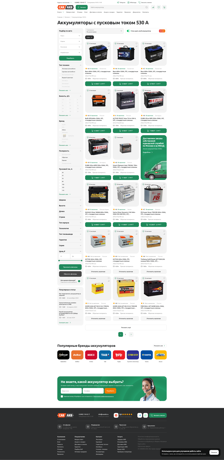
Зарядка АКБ (121, 439)
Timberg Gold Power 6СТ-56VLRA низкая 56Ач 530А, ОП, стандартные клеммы (153, 260)
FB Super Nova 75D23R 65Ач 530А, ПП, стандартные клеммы (153, 213)
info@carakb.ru (103, 414)
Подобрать (70, 58)
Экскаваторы (100, 451)
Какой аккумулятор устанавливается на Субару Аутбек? (68, 313)
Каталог (67, 17)
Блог (86, 12)
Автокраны (99, 454)
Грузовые (99, 442)
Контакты (146, 12)
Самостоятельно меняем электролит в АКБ (67, 303)
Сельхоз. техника (101, 449)
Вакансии (128, 12)
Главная (59, 17)
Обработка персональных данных (149, 439)
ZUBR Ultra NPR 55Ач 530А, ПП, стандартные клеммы (96, 166)
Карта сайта (141, 444)
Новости (60, 444)
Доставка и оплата (96, 12)
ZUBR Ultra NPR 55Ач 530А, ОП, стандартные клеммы (152, 119)
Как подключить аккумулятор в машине (70, 294)
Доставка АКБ (122, 444)
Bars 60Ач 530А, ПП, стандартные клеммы (125, 72)
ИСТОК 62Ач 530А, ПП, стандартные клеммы (121, 260)
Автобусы (99, 447)
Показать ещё (126, 327)
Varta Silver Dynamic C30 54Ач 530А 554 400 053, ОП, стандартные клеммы (124, 213)
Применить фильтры (70, 267)
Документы (136, 12)
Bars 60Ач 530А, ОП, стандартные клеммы (97, 72)
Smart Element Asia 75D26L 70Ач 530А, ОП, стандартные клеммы (125, 166)
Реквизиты (61, 451)
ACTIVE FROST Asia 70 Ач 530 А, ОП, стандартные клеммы (124, 119)
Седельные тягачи (102, 444)
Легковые (99, 439)
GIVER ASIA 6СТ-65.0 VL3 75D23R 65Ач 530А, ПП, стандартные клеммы (125, 307)
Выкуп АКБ (121, 449)
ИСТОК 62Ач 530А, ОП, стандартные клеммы (93, 260)
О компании (61, 439)
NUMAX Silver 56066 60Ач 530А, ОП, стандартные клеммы (96, 213)
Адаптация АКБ (122, 447)
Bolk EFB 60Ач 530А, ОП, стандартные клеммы (94, 119)
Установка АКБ (122, 442)
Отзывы (79, 12)
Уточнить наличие (98, 271)
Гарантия (119, 12)
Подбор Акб (79, 449)
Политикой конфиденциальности (104, 396)
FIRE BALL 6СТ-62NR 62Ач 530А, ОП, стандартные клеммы (152, 307)
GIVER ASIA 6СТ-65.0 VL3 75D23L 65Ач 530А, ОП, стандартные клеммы (97, 307)
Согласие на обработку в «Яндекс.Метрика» (152, 441)
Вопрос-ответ (70, 12)
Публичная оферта (144, 446)
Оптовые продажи (81, 451)
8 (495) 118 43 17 (80, 2)
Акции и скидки (109, 12)
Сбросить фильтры (70, 274)
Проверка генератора (124, 451)
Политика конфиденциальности (148, 436)
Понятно (214, 452)
